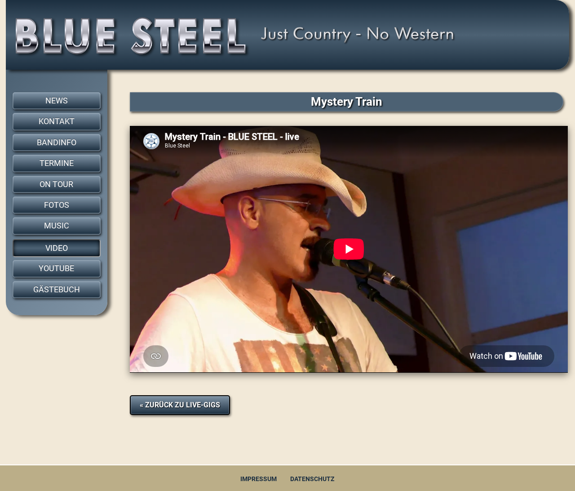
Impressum (258, 479)
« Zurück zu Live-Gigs (180, 405)
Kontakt (57, 121)
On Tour (56, 184)
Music (56, 225)
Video (56, 248)
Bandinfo (56, 142)
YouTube (56, 268)
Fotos (56, 205)
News (56, 100)
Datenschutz (312, 479)
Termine (57, 163)
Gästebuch (56, 289)
